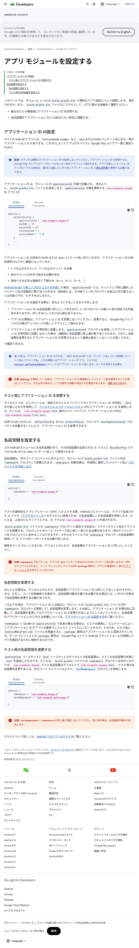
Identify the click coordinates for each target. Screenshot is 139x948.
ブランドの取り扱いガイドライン (55, 923)
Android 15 (10, 845)
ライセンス (28, 923)
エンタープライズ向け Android (20, 793)
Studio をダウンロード (61, 851)
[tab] (16, 204)
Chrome (8, 894)
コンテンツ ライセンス (61, 749)
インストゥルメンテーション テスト (61, 407)
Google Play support (105, 845)
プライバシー (56, 809)
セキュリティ (11, 798)
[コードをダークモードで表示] (129, 210)
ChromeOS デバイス (105, 798)
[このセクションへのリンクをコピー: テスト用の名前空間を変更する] (54, 650)
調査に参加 (100, 851)
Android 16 (10, 840)
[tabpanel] (69, 229)
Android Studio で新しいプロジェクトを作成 (31, 287)
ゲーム (52, 787)
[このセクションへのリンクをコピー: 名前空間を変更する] (37, 583)
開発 (30, 49)
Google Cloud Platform (16, 905)
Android (8, 787)
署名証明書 (102, 167)
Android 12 (10, 861)
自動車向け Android (104, 804)
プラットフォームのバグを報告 (110, 834)
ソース (7, 804)
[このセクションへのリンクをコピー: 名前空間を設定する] (44, 441)
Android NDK (56, 856)
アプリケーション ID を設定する (84, 617)
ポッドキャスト (12, 820)
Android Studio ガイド (61, 834)
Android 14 (10, 851)
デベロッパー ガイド (60, 840)
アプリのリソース (33, 516)
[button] (16, 204)
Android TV (100, 809)
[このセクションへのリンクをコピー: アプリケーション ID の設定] (58, 132)
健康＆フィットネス (59, 798)
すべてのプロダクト (14, 910)
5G (50, 815)
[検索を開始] (87, 4)
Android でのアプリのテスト (54, 736)
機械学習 (53, 793)
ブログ (7, 815)
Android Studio (16, 14)
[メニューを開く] (5, 4)
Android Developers (14, 49)
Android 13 (10, 856)
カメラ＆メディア (58, 804)
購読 (54, 931)
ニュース (8, 809)
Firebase (8, 899)
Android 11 (9, 867)
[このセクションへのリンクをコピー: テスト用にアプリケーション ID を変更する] (73, 396)
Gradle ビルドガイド (66, 49)
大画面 (97, 787)
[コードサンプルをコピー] (133, 210)
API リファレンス (58, 845)
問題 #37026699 (117, 383)
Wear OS (99, 793)
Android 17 (10, 834)
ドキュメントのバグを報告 (108, 840)
